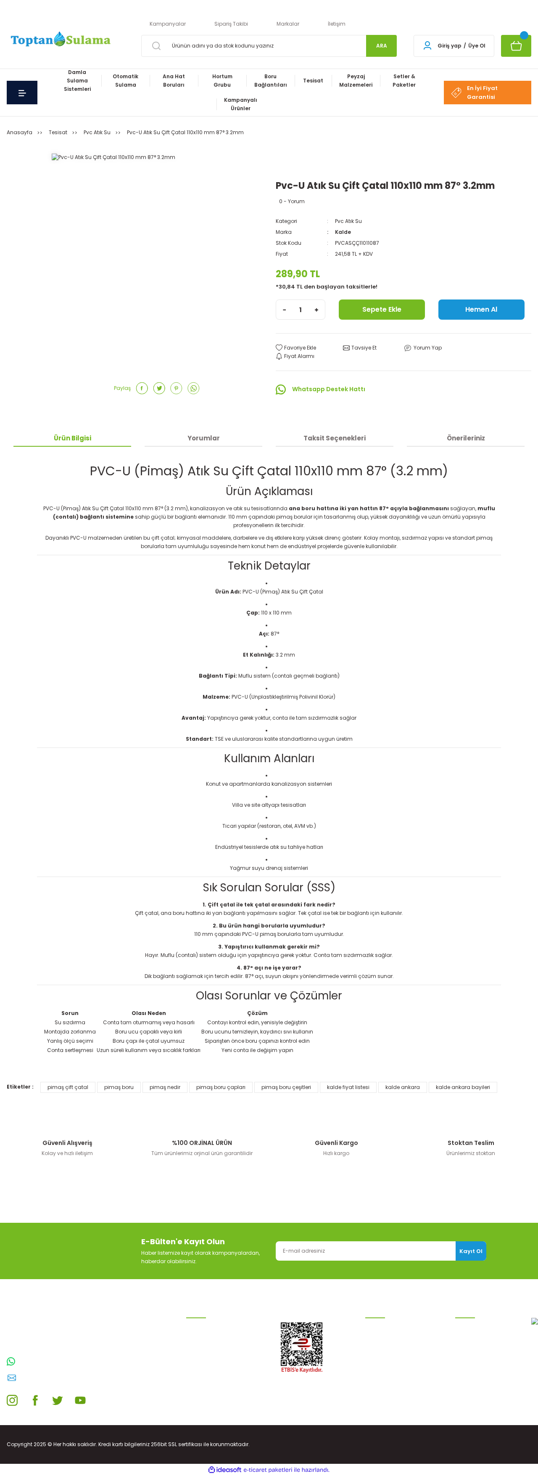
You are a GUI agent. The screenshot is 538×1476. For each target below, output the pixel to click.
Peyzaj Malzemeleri (210, 1407)
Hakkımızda (470, 1388)
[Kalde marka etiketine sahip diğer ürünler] (301, 164)
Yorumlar (203, 438)
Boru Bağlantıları (207, 1380)
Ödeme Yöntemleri (388, 1366)
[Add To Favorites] (296, 348)
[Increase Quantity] (316, 309)
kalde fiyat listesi (348, 1087)
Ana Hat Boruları (207, 1353)
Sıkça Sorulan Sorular (483, 1375)
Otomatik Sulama (209, 1340)
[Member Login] (427, 46)
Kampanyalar (168, 23)
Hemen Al (481, 309)
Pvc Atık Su (348, 221)
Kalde (343, 232)
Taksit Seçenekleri (334, 438)
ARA (381, 45)
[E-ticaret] (268, 1470)
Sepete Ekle (381, 309)
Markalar (288, 23)
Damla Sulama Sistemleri (219, 1326)
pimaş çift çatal (67, 1087)
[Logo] (59, 39)
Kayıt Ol (471, 1251)
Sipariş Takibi (231, 23)
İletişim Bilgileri (473, 1326)
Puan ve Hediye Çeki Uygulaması (480, 1357)
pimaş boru (119, 1087)
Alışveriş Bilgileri (384, 1326)
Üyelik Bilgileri (472, 1340)
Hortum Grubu (204, 1366)
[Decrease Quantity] (284, 309)
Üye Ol (476, 45)
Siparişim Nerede (386, 1393)
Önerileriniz (466, 438)
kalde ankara (402, 1087)
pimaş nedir (165, 1087)
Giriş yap (450, 45)
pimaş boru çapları (220, 1087)
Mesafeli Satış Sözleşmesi (397, 1340)
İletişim (336, 23)
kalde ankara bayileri (463, 1087)
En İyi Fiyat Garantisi (482, 92)
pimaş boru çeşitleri (286, 1087)
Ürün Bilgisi (72, 438)
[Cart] (516, 46)
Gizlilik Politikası (384, 1353)
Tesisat (195, 1393)
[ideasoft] (225, 1470)
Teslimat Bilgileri (386, 1380)
